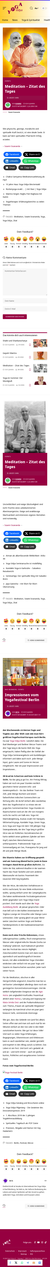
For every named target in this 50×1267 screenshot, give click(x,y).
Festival (23, 1143)
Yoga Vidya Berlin (17, 740)
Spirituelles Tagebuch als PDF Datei (22, 1123)
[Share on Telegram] (28, 1263)
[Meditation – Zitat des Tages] (40, 368)
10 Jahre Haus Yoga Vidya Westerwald (23, 184)
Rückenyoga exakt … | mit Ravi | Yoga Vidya (26, 189)
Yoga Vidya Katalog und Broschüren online (25, 1102)
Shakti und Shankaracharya (15, 340)
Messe (30, 1143)
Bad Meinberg (11, 689)
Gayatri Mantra (10, 353)
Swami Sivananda (12, 146)
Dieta (17, 712)
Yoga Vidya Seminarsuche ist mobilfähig (24, 563)
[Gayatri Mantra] (40, 356)
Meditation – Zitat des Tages (16, 365)
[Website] (45, 1181)
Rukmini (18, 104)
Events (8, 81)
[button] (5, 8)
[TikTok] (45, 1242)
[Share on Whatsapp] (22, 1263)
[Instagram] (42, 1242)
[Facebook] (35, 1242)
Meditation (18, 216)
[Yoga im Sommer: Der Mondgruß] (40, 380)
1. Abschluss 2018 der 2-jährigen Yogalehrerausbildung (19, 1117)
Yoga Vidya (7, 220)
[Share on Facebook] (10, 1263)
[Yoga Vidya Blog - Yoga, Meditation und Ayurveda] (15, 8)
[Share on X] (16, 1263)
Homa (17, 998)
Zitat (15, 220)
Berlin (16, 1143)
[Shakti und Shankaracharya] (40, 343)
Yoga (43, 216)
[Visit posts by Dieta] (8, 713)
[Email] (34, 1263)
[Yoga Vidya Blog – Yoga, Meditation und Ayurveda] (6, 1242)
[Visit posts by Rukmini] (8, 105)
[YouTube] (38, 1242)
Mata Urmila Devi (11, 1002)
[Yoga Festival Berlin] (13, 1072)
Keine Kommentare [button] (37, 640)
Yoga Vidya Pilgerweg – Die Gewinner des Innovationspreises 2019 (23, 1109)
